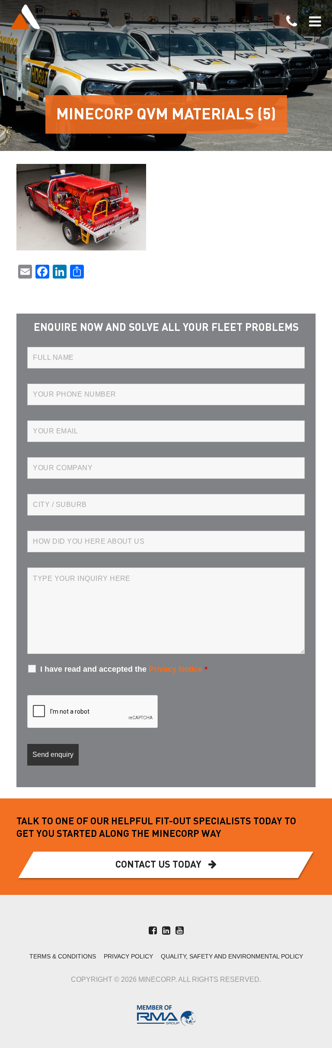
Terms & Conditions (62, 956)
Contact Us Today (158, 865)
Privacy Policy (128, 956)
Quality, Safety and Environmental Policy (232, 956)
